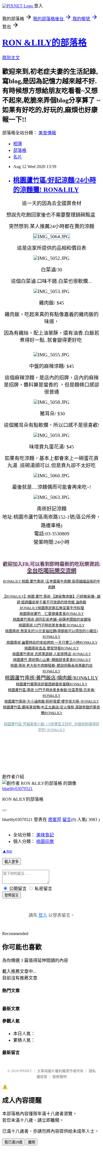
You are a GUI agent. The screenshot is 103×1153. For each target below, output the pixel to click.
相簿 (17, 143)
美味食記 (45, 835)
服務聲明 (59, 1077)
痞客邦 (54, 819)
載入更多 (11, 862)
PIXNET (26, 1071)
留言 (66, 819)
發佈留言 (11, 895)
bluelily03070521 (17, 788)
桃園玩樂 (45, 841)
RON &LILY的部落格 (44, 42)
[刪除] (19, 608)
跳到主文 (11, 57)
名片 (17, 157)
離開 (31, 1142)
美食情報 (47, 132)
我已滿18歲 (13, 1142)
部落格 (19, 150)
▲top (7, 851)
